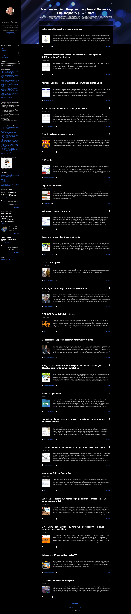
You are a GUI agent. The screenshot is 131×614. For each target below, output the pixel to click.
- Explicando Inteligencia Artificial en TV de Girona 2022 (9, 128)
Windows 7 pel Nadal (51, 393)
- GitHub (3, 180)
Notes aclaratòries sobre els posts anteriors (62, 29)
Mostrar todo (107, 23)
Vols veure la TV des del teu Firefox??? (59, 555)
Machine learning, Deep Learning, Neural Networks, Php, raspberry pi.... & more (76, 11)
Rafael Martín (10, 18)
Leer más (107, 46)
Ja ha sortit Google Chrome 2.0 (56, 211)
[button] (109, 29)
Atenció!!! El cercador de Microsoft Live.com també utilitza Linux (72, 83)
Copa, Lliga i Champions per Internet (58, 134)
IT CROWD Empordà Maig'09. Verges (58, 314)
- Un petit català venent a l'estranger (9, 135)
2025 (2, 48)
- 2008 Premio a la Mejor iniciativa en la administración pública (10, 88)
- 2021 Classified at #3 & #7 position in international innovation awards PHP (10, 79)
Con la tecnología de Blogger (76, 607)
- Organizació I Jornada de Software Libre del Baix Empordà (9, 150)
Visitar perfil (10, 33)
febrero (4, 55)
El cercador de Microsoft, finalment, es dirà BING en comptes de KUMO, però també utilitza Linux (71, 56)
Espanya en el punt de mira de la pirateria (61, 237)
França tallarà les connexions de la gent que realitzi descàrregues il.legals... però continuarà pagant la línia (72, 366)
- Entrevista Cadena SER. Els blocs (9, 148)
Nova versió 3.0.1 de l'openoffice (56, 473)
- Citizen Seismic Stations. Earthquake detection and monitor (10, 185)
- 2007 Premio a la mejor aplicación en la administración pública (10, 94)
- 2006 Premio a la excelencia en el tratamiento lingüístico (9, 96)
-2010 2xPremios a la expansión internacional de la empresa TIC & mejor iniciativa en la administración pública (9, 83)
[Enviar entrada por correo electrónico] (52, 47)
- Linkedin (3, 183)
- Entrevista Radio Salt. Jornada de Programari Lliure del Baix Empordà (9, 143)
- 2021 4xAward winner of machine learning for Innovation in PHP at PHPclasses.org (9, 76)
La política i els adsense (53, 185)
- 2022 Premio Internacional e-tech (9, 71)
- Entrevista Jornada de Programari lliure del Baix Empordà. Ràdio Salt (9, 141)
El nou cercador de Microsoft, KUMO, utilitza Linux (65, 108)
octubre (4, 50)
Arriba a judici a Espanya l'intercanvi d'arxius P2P (64, 288)
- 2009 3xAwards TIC (6, 86)
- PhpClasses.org (5, 181)
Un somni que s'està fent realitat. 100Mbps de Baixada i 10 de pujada (73, 447)
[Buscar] (112, 4)
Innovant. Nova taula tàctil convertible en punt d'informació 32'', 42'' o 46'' (8, 194)
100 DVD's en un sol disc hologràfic (58, 580)
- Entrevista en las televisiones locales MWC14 (8, 133)
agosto (4, 53)
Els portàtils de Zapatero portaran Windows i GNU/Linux (67, 340)
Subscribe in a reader (6, 259)
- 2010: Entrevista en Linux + (8, 136)
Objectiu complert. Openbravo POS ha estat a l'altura (8, 239)
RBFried (79, 610)
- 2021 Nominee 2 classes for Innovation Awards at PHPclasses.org (10, 73)
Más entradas (75, 603)
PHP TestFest (48, 160)
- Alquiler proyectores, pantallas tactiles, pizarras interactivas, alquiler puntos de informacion (10, 175)
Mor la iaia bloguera (51, 263)
